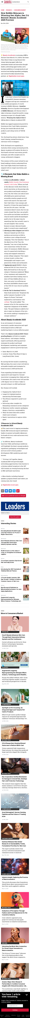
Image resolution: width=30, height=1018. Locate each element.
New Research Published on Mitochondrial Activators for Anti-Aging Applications (11, 589)
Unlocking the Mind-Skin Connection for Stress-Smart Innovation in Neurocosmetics (14, 948)
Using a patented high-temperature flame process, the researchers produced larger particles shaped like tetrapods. (15, 750)
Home (2, 10)
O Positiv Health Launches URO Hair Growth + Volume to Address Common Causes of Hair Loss (11, 579)
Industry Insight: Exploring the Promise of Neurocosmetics (15, 878)
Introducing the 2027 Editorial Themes (11, 570)
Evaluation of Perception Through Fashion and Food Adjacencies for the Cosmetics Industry (14, 913)
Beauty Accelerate (9, 55)
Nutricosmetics (4, 575)
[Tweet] (14, 490)
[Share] (6, 490)
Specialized (3, 538)
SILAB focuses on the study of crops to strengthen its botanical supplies (11, 552)
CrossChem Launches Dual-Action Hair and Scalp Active (11, 561)
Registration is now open (16, 76)
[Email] (2, 490)
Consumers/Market (20, 10)
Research (9, 10)
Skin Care (4, 943)
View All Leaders (15, 517)
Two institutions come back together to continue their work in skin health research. (15, 991)
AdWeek (6, 302)
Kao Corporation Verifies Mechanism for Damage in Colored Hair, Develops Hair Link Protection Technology (14, 779)
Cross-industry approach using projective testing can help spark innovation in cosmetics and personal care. (14, 919)
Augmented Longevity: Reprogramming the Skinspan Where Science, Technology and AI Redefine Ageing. (11, 599)
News (2, 567)
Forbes (15, 184)
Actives (2, 558)
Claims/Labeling (6, 874)
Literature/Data (6, 704)
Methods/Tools (6, 740)
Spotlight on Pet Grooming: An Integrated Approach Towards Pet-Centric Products (13, 710)
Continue (15, 1010)
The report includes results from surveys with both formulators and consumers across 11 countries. (13, 850)
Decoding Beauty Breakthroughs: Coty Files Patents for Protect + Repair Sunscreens (11, 532)
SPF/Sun (3, 528)
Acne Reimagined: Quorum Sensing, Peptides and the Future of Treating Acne (14, 814)
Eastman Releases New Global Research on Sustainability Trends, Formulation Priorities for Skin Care (14, 844)
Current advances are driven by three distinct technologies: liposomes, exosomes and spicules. (14, 644)
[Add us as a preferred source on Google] (18, 490)
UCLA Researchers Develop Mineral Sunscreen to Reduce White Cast (13, 744)
